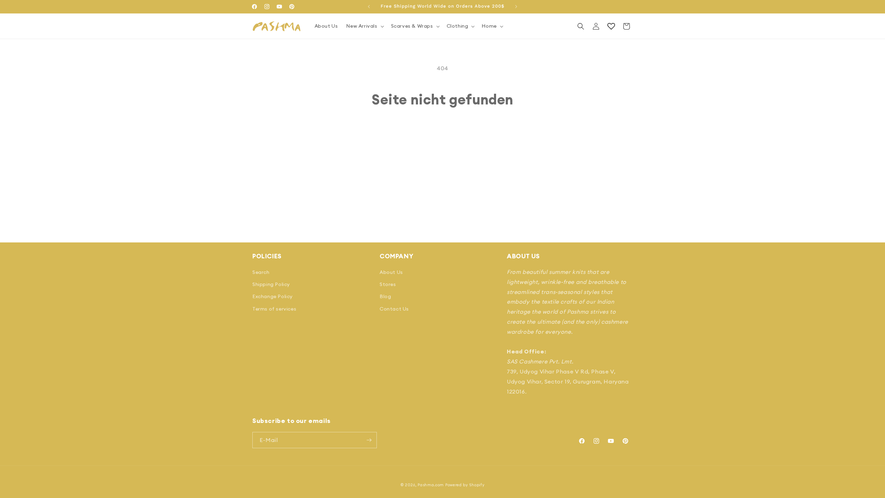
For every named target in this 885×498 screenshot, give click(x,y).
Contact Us (394, 309)
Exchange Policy (272, 296)
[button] (364, 26)
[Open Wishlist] (611, 26)
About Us (391, 272)
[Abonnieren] (368, 440)
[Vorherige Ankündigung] (368, 6)
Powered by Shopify (465, 484)
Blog (385, 296)
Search (261, 272)
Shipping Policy (271, 284)
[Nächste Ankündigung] (516, 6)
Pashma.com (431, 484)
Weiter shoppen (442, 133)
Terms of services (274, 309)
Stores (388, 284)
